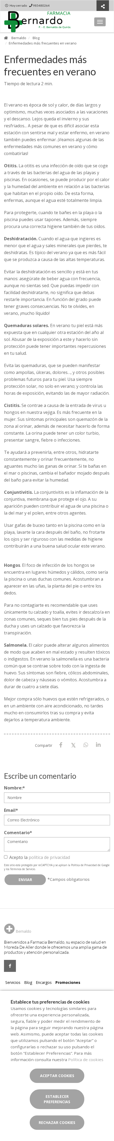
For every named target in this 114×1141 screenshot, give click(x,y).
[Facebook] (61, 745)
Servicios (12, 982)
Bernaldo (18, 37)
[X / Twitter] (73, 745)
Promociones (67, 982)
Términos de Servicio (22, 869)
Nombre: (14, 788)
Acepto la (39, 857)
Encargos (44, 982)
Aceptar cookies (57, 1075)
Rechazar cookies (57, 1122)
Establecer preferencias (57, 1099)
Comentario (18, 833)
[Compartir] (103, 6)
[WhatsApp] (86, 745)
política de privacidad (49, 857)
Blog (36, 37)
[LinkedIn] (98, 745)
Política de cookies (85, 1059)
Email (11, 810)
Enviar (25, 879)
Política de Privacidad (84, 865)
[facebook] (10, 966)
